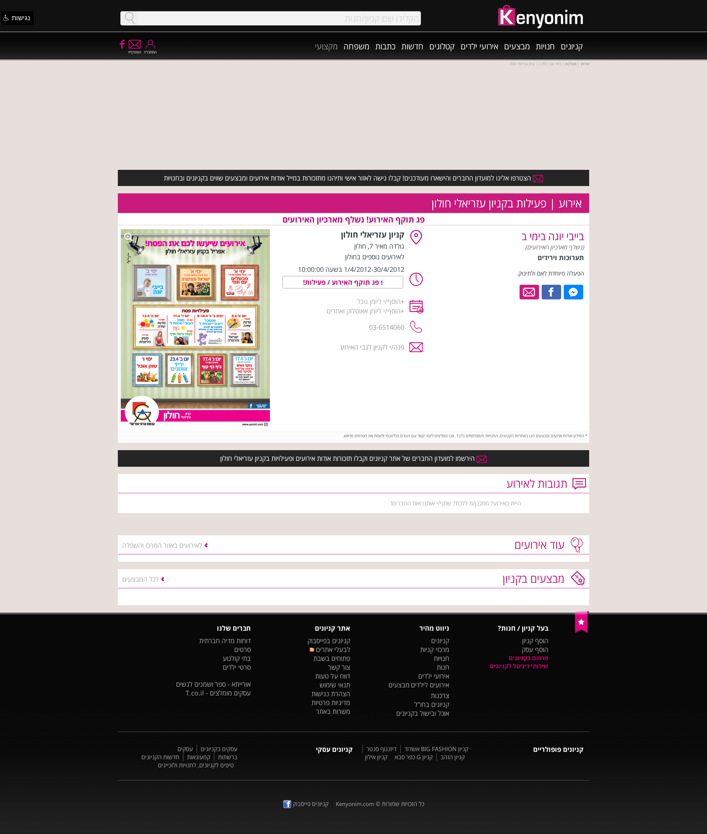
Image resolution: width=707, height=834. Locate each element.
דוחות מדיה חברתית (225, 640)
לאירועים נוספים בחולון (374, 256)
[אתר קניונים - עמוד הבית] (582, 631)
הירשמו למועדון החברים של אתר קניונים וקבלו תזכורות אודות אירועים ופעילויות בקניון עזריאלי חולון (348, 458)
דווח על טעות (332, 676)
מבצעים (517, 46)
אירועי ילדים (479, 46)
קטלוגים (442, 46)
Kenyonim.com (355, 803)
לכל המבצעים (140, 579)
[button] (17, 18)
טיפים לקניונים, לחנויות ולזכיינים (196, 765)
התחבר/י (150, 52)
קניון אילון (376, 757)
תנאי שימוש (335, 684)
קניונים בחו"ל (431, 704)
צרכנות (440, 695)
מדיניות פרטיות (331, 702)
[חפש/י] (129, 18)
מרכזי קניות (434, 649)
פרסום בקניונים (528, 658)
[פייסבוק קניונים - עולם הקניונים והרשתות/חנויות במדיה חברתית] (121, 44)
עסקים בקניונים (219, 749)
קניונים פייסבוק (309, 804)
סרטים (242, 649)
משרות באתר (333, 711)
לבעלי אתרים (332, 649)
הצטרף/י (134, 52)
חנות (443, 667)
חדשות (412, 46)
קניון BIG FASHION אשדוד (436, 749)
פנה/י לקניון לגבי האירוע (372, 347)
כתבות (385, 46)
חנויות (545, 46)
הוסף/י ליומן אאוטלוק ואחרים (364, 310)
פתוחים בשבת (331, 658)
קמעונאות (198, 757)
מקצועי (326, 46)
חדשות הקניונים (160, 757)
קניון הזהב (452, 757)
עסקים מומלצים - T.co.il (218, 692)
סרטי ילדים (237, 667)
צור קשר (339, 667)
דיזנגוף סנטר (381, 749)
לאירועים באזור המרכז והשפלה (162, 545)
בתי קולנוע (237, 658)
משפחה (356, 46)
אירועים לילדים (430, 684)
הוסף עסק (535, 649)
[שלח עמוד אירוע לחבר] (530, 291)
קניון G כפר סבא (414, 757)
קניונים (572, 46)
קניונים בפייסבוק (328, 640)
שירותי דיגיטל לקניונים (519, 666)
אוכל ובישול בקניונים (422, 713)
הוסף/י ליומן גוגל (379, 301)
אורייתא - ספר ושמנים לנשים (213, 684)
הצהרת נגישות (331, 693)
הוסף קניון (535, 640)
